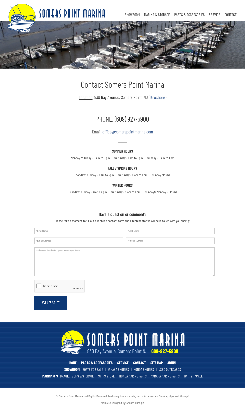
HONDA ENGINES (144, 369)
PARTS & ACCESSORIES (189, 14)
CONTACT (230, 14)
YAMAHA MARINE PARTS (165, 376)
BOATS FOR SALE (92, 369)
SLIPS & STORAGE (83, 376)
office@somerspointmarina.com (127, 131)
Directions (158, 97)
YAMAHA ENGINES (118, 369)
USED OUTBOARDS (169, 369)
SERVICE (214, 14)
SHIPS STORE (106, 376)
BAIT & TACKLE (193, 376)
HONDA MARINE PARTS (133, 376)
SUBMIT (51, 302)
